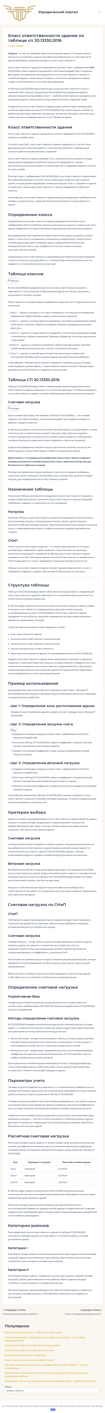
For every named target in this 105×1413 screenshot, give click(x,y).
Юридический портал (58, 12)
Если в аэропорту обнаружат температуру (25, 1355)
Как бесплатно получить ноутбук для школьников (29, 1350)
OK (53, 1410)
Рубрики (8, 1387)
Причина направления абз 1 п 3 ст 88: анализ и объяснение (33, 1332)
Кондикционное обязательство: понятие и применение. (32, 1345)
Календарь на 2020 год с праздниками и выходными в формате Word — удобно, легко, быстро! (51, 1381)
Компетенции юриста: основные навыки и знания (29, 1360)
